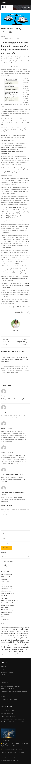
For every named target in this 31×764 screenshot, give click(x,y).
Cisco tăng (26, 158)
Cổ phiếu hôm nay (12, 635)
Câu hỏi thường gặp (6, 586)
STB (15, 645)
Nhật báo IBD (17, 642)
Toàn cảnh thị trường (6, 612)
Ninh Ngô (16, 330)
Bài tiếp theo (25, 339)
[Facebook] (21, 313)
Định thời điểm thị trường (7, 593)
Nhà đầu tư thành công (7, 713)
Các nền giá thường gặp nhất (18, 633)
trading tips (24, 649)
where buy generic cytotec (15, 497)
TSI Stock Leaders (6, 617)
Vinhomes (7, 654)
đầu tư (24, 654)
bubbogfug (4, 412)
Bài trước (5, 339)
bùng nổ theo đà (9, 627)
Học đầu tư (16, 640)
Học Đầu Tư (4, 598)
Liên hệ (3, 674)
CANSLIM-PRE (5, 581)
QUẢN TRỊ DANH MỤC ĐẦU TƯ (10, 699)
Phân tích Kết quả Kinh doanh (9, 602)
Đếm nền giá (19, 654)
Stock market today (21, 645)
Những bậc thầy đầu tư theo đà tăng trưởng (12, 719)
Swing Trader (4, 607)
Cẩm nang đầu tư (4, 635)
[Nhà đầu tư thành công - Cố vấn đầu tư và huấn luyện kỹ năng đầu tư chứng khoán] (7, 7)
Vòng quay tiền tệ (12, 654)
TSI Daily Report (17, 651)
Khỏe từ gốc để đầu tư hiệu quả (9, 600)
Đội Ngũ (3, 669)
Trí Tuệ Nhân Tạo (5, 614)
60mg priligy (22, 415)
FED (25, 635)
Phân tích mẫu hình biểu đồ (8, 716)
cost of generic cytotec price (9, 474)
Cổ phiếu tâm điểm (6, 591)
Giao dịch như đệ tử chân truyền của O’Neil (12, 721)
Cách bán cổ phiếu (6, 696)
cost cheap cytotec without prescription (12, 492)
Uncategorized (5, 619)
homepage (4, 396)
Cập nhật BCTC (5, 584)
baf (5, 627)
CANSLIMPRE (22, 627)
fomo (27, 635)
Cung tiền (9, 629)
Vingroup (3, 654)
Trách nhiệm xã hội (5, 651)
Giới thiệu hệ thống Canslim (7, 638)
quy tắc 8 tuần (10, 645)
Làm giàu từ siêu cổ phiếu (8, 710)
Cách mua (23, 629)
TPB (18, 649)
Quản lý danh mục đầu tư (7, 605)
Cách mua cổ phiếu (6, 579)
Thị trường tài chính (16, 647)
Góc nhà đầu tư (5, 595)
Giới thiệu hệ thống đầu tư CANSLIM (10, 686)
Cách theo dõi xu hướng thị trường (13, 631)
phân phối (26, 642)
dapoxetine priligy (5, 433)
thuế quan (9, 647)
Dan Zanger (20, 635)
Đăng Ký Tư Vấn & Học (7, 672)
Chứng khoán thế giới (7, 38)
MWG (24, 640)
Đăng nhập (3, 2)
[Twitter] (25, 313)
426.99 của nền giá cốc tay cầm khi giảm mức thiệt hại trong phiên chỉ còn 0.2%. (15, 285)
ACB (2, 627)
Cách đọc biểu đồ (5, 577)
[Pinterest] (28, 313)
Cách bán (15, 629)
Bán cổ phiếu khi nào (6, 574)
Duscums (3, 428)
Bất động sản (15, 627)
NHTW (8, 642)
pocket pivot (4, 645)
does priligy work (22, 459)
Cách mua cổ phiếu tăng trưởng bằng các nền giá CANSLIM (14, 693)
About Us (3, 666)
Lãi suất (21, 640)
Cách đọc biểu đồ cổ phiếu (8, 689)
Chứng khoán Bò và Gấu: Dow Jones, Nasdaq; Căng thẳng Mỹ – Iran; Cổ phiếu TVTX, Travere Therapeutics (14, 359)
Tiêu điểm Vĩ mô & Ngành (7, 610)
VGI (27, 651)
